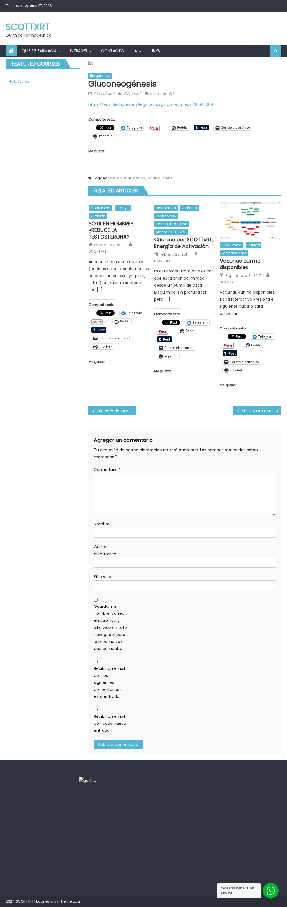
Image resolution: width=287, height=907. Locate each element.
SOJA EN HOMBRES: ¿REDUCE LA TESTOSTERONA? (112, 230)
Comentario (107, 469)
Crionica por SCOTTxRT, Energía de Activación (184, 242)
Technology (166, 216)
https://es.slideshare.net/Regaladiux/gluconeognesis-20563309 (150, 104)
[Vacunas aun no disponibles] (250, 220)
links (155, 50)
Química (189, 207)
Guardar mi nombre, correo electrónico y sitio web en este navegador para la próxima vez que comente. (110, 627)
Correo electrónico (105, 550)
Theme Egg (69, 901)
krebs (167, 178)
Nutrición (97, 216)
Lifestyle (122, 207)
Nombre (102, 524)
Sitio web (102, 576)
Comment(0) (162, 93)
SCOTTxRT (28, 26)
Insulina (154, 178)
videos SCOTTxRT (171, 232)
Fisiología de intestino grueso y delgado (116, 411)
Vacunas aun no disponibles (240, 264)
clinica (253, 245)
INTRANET (79, 50)
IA (135, 50)
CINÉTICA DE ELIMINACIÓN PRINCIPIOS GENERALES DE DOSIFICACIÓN (259, 411)
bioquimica (100, 75)
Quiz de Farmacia (39, 50)
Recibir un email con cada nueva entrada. (110, 723)
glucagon (136, 178)
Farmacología (234, 253)
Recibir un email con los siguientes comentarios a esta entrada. (109, 683)
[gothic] (87, 780)
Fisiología (117, 178)
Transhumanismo (171, 223)
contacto (112, 50)
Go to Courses (18, 82)
